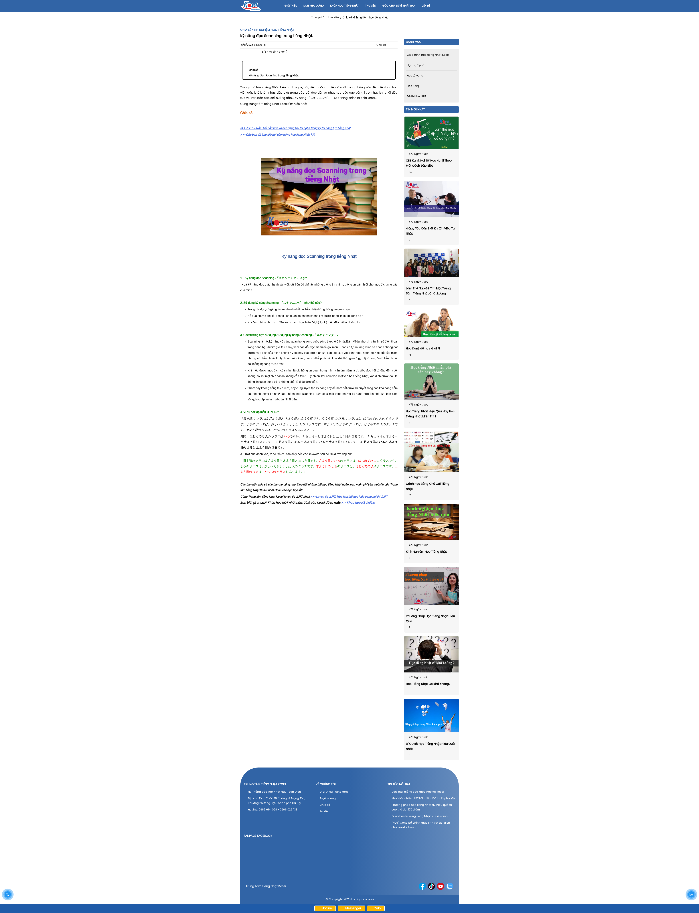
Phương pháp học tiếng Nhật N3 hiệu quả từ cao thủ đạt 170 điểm (422, 807)
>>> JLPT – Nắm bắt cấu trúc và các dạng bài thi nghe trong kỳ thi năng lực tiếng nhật (295, 128)
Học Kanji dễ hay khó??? (423, 348)
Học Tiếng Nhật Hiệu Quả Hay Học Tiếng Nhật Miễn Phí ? (430, 414)
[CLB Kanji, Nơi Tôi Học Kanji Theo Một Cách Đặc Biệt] (431, 133)
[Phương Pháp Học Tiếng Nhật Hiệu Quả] (431, 586)
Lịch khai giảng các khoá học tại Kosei (418, 791)
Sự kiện (324, 811)
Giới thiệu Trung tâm (334, 791)
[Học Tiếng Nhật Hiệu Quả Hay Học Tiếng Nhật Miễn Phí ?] (431, 381)
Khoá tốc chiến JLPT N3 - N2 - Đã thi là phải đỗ (423, 798)
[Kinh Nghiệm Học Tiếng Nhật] (431, 522)
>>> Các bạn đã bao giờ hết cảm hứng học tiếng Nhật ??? (277, 134)
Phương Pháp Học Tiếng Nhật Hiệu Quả (430, 619)
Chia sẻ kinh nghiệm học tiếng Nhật (365, 17)
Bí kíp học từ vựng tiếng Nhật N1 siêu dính (420, 816)
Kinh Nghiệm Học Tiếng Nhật (426, 551)
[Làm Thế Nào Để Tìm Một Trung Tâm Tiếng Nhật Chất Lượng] (431, 263)
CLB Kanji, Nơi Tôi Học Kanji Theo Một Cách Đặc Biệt (429, 163)
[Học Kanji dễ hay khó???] (431, 322)
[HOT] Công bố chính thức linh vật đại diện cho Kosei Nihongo (421, 825)
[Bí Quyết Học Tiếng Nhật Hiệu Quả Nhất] (431, 715)
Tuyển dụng (328, 798)
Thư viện (333, 17)
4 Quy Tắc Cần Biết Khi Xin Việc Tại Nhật (430, 231)
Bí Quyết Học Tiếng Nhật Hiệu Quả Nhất (430, 746)
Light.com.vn (365, 899)
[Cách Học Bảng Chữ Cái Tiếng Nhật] (431, 451)
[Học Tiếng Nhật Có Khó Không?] (431, 654)
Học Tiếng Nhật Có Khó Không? (428, 684)
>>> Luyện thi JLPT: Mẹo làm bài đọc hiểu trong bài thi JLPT (349, 496)
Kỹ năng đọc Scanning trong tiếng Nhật (274, 75)
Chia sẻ (253, 70)
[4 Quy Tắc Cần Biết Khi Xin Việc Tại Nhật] (431, 199)
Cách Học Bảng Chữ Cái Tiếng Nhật (427, 486)
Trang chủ (317, 17)
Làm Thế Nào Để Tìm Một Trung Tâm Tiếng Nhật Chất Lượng (428, 291)
